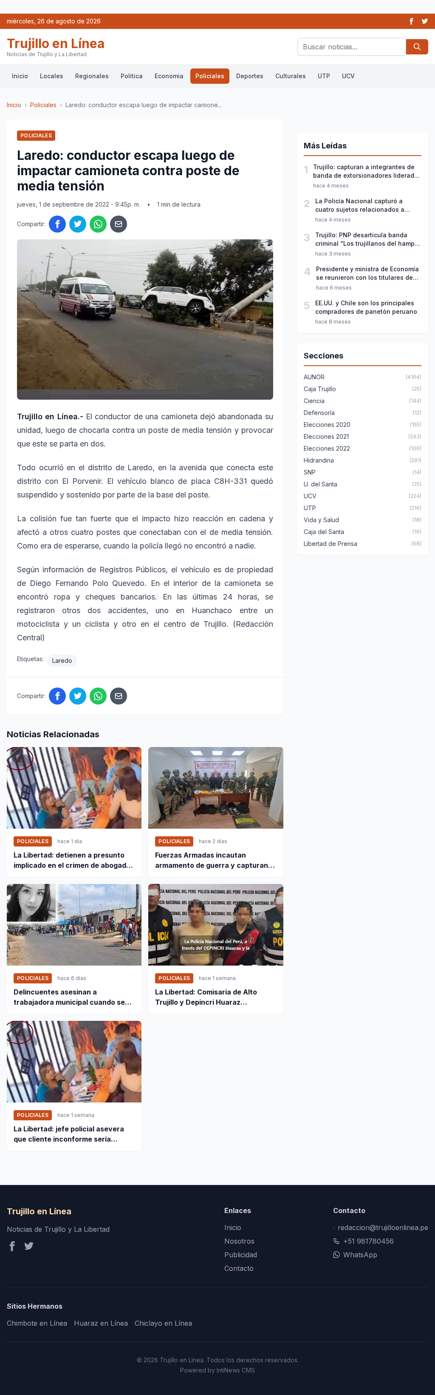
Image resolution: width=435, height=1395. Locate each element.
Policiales (209, 76)
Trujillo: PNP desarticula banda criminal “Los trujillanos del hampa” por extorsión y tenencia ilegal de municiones (368, 239)
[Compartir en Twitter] (77, 224)
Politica (132, 76)
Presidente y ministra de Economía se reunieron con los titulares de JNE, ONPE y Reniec (367, 273)
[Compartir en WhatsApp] (98, 224)
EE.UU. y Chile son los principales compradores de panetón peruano (366, 307)
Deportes (249, 76)
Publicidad (240, 1254)
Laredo (62, 660)
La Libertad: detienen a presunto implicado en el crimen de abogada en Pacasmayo (72, 860)
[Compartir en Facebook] (57, 224)
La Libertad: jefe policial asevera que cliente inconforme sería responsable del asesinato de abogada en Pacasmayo (69, 1134)
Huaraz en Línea (101, 1323)
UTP (324, 76)
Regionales (92, 76)
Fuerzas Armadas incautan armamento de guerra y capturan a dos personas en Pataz (214, 860)
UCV (348, 76)
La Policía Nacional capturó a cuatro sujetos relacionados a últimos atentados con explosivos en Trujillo (365, 205)
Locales (51, 76)
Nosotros (239, 1241)
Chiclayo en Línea (163, 1323)
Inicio (20, 76)
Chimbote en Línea (37, 1323)
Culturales (290, 76)
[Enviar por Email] (118, 224)
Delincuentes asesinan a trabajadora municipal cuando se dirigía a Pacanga (69, 997)
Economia (169, 76)
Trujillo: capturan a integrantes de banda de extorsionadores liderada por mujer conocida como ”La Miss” (366, 171)
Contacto (239, 1268)
